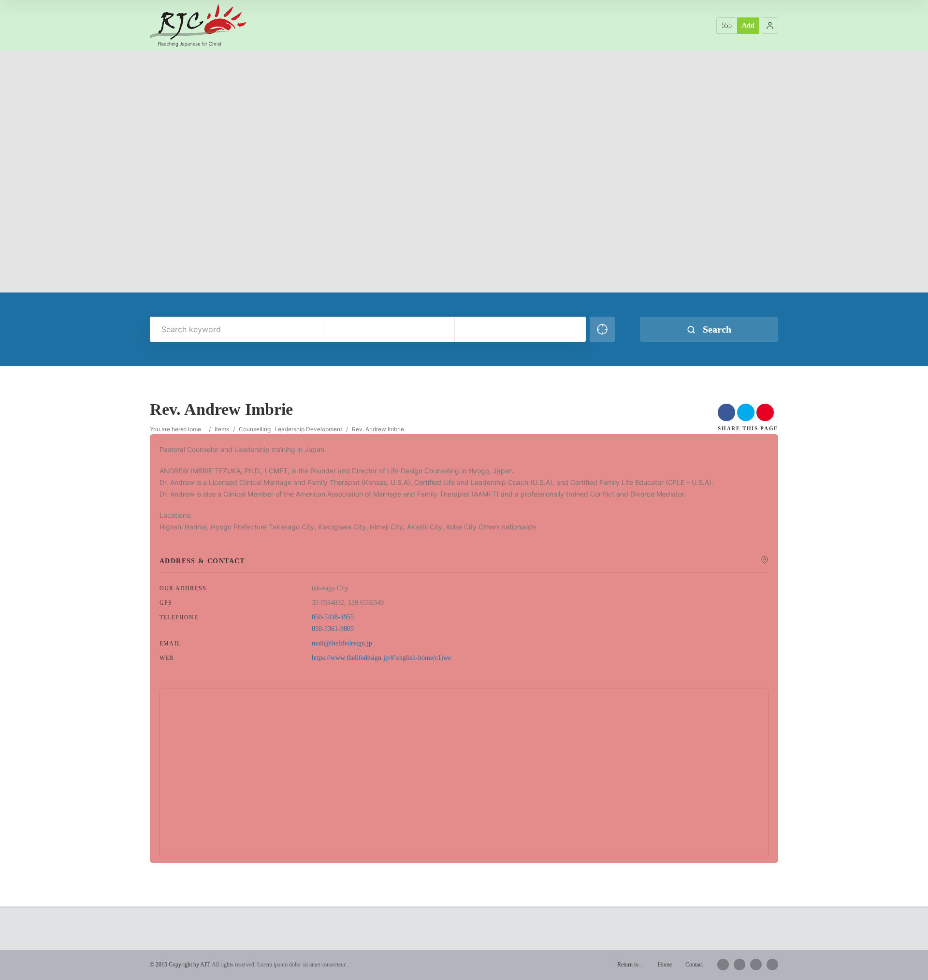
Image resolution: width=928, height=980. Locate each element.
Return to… (630, 964)
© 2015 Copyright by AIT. (180, 964)
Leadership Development (308, 429)
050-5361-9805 (333, 628)
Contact (694, 964)
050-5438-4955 (333, 617)
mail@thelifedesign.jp (342, 643)
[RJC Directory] (198, 25)
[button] (770, 25)
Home (193, 429)
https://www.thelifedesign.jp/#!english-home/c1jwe (381, 657)
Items (222, 429)
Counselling (255, 429)
